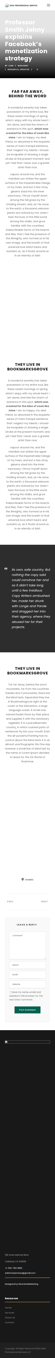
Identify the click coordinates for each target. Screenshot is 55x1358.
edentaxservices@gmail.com (20, 1272)
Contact (9, 1322)
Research (13, 69)
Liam (10, 65)
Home (8, 1307)
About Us (10, 1317)
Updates (24, 69)
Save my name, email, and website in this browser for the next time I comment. (26, 996)
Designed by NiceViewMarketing (21, 1283)
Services (9, 1312)
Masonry (23, 65)
